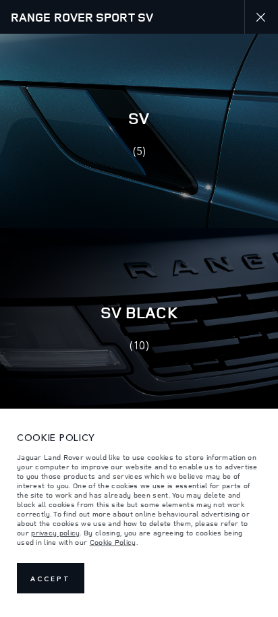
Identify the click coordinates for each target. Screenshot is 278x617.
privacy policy (55, 532)
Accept (50, 578)
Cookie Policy (113, 542)
